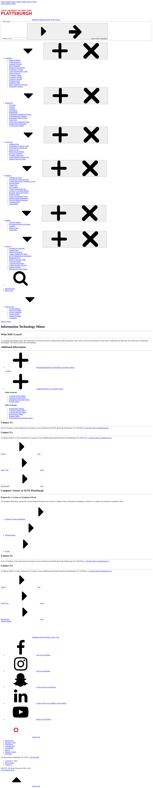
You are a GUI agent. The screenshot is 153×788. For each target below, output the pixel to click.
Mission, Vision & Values (17, 260)
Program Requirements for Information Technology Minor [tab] (55, 367)
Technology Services (16, 86)
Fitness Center (14, 228)
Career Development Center (18, 71)
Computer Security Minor (17, 412)
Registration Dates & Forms (18, 118)
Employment (9, 741)
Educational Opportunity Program (20, 114)
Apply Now (13, 120)
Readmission (13, 112)
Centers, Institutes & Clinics (18, 254)
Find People (9, 744)
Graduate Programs (15, 64)
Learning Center (14, 83)
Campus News (14, 250)
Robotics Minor (14, 416)
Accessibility (9, 748)
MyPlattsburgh (10, 289)
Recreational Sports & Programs (19, 224)
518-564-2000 (34, 757)
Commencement (14, 202)
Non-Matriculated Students (18, 116)
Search (4, 38)
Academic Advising (15, 79)
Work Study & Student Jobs (18, 148)
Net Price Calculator (15, 153)
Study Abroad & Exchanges (18, 85)
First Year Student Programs (18, 200)
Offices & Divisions (15, 252)
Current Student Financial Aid (19, 157)
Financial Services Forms (17, 159)
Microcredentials (14, 66)
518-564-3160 (93, 438)
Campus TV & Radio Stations (19, 191)
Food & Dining (14, 183)
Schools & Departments (17, 68)
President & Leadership (17, 248)
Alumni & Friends (15, 316)
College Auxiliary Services (18, 265)
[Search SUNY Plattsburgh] (20, 285)
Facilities (12, 226)
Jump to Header (6, 2)
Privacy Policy (10, 763)
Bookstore (8, 754)
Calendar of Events (15, 178)
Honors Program (14, 73)
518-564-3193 (90, 428)
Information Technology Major (19, 400)
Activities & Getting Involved (19, 179)
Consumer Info (10, 746)
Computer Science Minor (17, 410)
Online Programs (14, 62)
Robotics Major (14, 401)
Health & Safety (14, 194)
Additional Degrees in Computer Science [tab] (49, 389)
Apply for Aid (13, 150)
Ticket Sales (13, 230)
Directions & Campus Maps (18, 269)
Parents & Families (15, 310)
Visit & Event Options (16, 126)
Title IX (7, 750)
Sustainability (13, 204)
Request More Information (18, 124)
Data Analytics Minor (16, 414)
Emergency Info (10, 742)
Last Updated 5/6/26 (7, 770)
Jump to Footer (32, 2)
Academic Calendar (15, 77)
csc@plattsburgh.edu (102, 428)
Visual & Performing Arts (17, 189)
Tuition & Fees (14, 144)
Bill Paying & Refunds (16, 152)
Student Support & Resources (19, 198)
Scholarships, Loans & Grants (19, 146)
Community (13, 318)
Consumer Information (16, 263)
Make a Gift (9, 290)
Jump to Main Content (19, 2)
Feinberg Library (14, 81)
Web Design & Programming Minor (21, 418)
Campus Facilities (15, 267)
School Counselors (15, 312)
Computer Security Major (17, 398)
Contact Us (8, 765)
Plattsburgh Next (14, 258)
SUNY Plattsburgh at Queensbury (20, 256)
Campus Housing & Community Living (22, 181)
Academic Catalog (15, 75)
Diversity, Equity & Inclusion (18, 193)
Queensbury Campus (16, 69)
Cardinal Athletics (15, 222)
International (13, 110)
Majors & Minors (15, 60)
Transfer (12, 107)
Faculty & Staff (14, 314)
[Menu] (60, 20)
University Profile (15, 261)
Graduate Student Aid (16, 155)
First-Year (12, 105)
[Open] (76, 51)
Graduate (12, 109)
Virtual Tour (13, 185)
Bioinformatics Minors (16, 409)
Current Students (14, 308)
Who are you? (9, 307)
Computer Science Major (17, 396)
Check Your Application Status (19, 122)
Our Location (13, 187)
